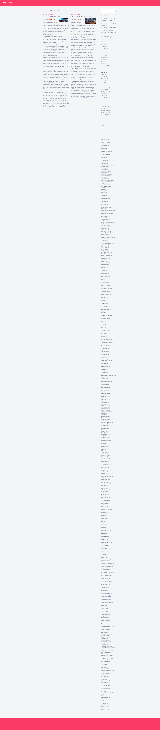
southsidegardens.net (105, 629)
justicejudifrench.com (105, 431)
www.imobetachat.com (106, 548)
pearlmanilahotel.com (105, 193)
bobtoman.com (104, 196)
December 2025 (104, 50)
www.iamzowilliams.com (106, 625)
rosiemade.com (104, 283)
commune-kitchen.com (105, 399)
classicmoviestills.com (105, 362)
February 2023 (104, 106)
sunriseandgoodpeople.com (106, 474)
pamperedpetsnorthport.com (107, 282)
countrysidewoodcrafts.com (107, 174)
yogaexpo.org (104, 338)
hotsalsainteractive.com (106, 150)
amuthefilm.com (104, 401)
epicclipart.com (104, 192)
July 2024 (103, 70)
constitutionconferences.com (107, 516)
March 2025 (103, 61)
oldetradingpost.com (105, 225)
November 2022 (104, 112)
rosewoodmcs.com (105, 617)
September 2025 (104, 57)
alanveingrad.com (104, 459)
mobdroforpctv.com (105, 357)
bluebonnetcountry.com (106, 190)
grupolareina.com (104, 220)
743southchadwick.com (106, 244)
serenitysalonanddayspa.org (106, 151)
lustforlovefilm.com (105, 402)
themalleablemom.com (106, 434)
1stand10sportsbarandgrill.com (107, 291)
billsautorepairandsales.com (107, 655)
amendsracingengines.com (106, 575)
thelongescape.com (105, 450)
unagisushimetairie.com (106, 184)
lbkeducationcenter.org (105, 330)
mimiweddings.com (105, 703)
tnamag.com (103, 527)
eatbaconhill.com (104, 163)
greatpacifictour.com (105, 492)
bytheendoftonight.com (106, 353)
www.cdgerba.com (105, 644)
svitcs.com (103, 519)
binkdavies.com (104, 395)
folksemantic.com (104, 267)
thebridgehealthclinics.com (106, 536)
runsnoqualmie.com (105, 586)
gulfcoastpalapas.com (105, 535)
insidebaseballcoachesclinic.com (107, 665)
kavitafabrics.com (104, 485)
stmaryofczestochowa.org (106, 429)
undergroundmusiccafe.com (106, 707)
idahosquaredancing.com (106, 264)
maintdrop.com (104, 195)
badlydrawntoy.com (105, 551)
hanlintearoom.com (105, 676)
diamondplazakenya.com (106, 652)
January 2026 (103, 48)
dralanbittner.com (104, 274)
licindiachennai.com (105, 145)
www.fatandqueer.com (105, 578)
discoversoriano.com (105, 365)
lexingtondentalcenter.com (106, 309)
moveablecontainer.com (106, 219)
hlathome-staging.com (105, 306)
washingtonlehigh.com (105, 607)
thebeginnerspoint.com (105, 366)
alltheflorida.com (104, 664)
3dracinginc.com (104, 372)
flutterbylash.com (104, 674)
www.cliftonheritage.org (106, 596)
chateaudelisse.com (105, 208)
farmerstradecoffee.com (106, 544)
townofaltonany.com (105, 468)
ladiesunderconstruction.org (107, 226)
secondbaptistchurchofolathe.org (108, 692)
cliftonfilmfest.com (105, 253)
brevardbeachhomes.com (106, 241)
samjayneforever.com (105, 661)
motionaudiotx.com (105, 698)
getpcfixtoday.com (105, 187)
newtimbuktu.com (104, 160)
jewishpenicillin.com (105, 317)
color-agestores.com (105, 345)
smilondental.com (104, 297)
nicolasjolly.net (104, 404)
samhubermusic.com (105, 709)
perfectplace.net (104, 333)
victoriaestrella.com (105, 494)
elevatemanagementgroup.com (107, 680)
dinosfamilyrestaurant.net (106, 231)
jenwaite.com (104, 679)
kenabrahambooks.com (105, 398)
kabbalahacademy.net (105, 296)
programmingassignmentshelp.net (108, 165)
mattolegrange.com (105, 452)
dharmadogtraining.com (106, 697)
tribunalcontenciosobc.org (106, 381)
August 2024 (103, 68)
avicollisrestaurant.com (106, 500)
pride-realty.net (104, 671)
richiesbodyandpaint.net (106, 144)
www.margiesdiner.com (105, 589)
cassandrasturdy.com (105, 359)
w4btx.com (103, 293)
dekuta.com (103, 613)
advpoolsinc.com (104, 506)
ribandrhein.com (104, 326)
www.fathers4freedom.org (106, 565)
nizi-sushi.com (104, 443)
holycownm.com (104, 488)
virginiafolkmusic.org (105, 323)
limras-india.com (104, 141)
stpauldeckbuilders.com (106, 583)
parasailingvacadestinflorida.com (107, 670)
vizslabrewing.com (105, 273)
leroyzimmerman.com (105, 682)
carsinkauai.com (104, 667)
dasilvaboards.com (105, 384)
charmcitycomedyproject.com (107, 422)
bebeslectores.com (105, 228)
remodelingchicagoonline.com (107, 599)
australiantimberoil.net (106, 229)
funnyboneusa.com (105, 480)
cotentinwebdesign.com (106, 223)
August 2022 (103, 119)
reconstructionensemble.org (107, 483)
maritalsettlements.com (106, 464)
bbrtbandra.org (104, 189)
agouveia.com (104, 691)
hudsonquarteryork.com (106, 641)
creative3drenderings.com (106, 542)
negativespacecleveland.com (107, 471)
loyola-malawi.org (105, 348)
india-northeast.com (105, 246)
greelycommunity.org (105, 410)
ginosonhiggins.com (105, 461)
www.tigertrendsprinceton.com (107, 563)
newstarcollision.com (105, 299)
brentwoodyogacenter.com (106, 601)
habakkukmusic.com (105, 554)
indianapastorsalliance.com (106, 509)
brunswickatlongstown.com (106, 438)
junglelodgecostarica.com (106, 453)
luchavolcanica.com (105, 486)
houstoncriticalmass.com (106, 374)
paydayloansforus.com (105, 169)
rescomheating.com (105, 701)
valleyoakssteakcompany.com (107, 510)
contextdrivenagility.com (106, 425)
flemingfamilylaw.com (105, 685)
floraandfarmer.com (105, 238)
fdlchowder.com (104, 590)
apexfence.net (104, 710)
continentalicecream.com (106, 392)
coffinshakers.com (105, 428)
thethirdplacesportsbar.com (106, 634)
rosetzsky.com (6, 2)
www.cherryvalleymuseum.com (107, 222)
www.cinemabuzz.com (105, 614)
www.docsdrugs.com (105, 587)
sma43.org (103, 598)
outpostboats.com (105, 351)
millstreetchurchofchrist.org (107, 668)
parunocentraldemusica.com (107, 646)
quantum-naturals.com (106, 656)
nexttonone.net (104, 556)
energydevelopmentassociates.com (108, 237)
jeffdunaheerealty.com (105, 569)
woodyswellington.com (106, 637)
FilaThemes (89, 724)
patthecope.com (104, 518)
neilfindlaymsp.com (105, 498)
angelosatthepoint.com (106, 507)
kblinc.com (103, 279)
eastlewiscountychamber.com (107, 380)
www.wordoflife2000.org (106, 262)
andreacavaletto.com (105, 341)
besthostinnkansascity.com (106, 704)
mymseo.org (103, 694)
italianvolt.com (104, 270)
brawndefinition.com (105, 390)
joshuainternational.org (106, 559)
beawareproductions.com (106, 423)
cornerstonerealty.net (105, 620)
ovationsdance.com (105, 324)
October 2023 (104, 89)
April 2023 (103, 102)
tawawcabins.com (104, 265)
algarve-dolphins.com (105, 458)
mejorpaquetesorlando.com (106, 289)
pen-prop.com (104, 562)
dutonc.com (103, 449)
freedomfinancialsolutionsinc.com (108, 572)
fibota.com (103, 643)
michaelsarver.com (105, 303)
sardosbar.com (104, 268)
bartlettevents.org (105, 217)
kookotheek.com (104, 204)
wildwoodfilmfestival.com (106, 211)
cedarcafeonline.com (105, 153)
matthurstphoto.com (105, 662)
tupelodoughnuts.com (105, 285)
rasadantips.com (104, 159)
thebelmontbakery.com (106, 171)
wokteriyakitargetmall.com (106, 308)
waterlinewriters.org (105, 538)
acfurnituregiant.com (105, 154)
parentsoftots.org (105, 541)
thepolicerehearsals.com (106, 377)
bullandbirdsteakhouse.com (106, 593)
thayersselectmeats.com (106, 530)
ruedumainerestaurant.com (106, 411)
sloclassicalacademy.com (106, 383)
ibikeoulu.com (104, 426)
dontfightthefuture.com (106, 249)
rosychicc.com (104, 350)
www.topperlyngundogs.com (107, 566)
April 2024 (103, 76)
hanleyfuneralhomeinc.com (106, 288)
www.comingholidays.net (106, 368)
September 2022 (104, 117)
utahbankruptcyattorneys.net (107, 259)
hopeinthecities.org (105, 354)
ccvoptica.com (104, 605)
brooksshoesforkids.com (106, 529)
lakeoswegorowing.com (106, 688)
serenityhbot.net (104, 557)
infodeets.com (104, 148)
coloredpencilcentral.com (106, 252)
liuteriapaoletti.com (105, 473)
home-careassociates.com (106, 339)
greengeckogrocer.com (105, 305)
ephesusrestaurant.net (105, 635)
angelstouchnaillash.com (106, 294)
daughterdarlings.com (105, 147)
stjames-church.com (105, 417)
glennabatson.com (105, 386)
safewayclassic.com (105, 172)
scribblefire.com (104, 336)
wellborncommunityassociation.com (108, 210)
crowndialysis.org (104, 312)
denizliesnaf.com (104, 515)
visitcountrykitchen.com (106, 456)
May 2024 (103, 74)
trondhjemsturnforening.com (107, 650)
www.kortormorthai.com (106, 577)
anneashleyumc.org (105, 580)
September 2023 (104, 91)
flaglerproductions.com (106, 389)
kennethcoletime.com (105, 435)
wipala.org (103, 347)
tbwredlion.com (104, 653)
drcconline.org (104, 501)
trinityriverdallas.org (105, 332)
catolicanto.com (104, 329)
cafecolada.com (104, 363)
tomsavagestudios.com (106, 318)
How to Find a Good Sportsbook (81, 16)
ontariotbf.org (104, 177)
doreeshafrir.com (104, 420)
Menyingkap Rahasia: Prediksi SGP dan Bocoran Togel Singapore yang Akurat (108, 20)
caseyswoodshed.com (105, 512)
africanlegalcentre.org (105, 407)
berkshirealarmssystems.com (107, 271)
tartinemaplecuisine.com (106, 440)
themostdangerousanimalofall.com (108, 375)
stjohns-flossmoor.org (105, 479)
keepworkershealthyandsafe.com (108, 180)
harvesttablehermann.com (106, 234)
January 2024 (103, 82)
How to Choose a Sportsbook (52, 16)
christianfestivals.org (105, 455)
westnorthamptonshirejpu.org (107, 213)
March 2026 (103, 44)
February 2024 (104, 80)
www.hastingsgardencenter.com (107, 626)
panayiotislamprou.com (106, 205)
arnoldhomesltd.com (105, 250)
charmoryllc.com (104, 371)
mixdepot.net (104, 616)
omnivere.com (104, 157)
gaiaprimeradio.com (105, 446)
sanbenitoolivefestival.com (106, 360)
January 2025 (103, 63)
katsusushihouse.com (105, 408)
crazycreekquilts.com (105, 393)
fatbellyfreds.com (105, 638)
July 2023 (103, 95)
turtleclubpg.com (104, 491)
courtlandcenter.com (105, 497)
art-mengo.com (104, 444)
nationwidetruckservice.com (107, 489)
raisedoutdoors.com (105, 256)
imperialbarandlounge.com (106, 255)
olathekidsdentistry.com (106, 286)
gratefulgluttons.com (105, 356)
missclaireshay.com (105, 139)
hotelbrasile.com (104, 214)
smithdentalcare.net (105, 706)
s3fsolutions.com (104, 240)
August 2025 (103, 59)
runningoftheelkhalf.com (106, 568)
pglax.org (103, 470)
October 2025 (104, 55)
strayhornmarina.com (105, 387)
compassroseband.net (105, 522)
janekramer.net (104, 441)
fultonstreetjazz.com (105, 216)
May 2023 (103, 99)
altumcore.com (104, 524)
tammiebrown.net (104, 447)
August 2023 (103, 93)
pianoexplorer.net (104, 628)
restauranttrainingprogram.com (107, 314)
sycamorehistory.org (105, 619)
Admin (52, 14)
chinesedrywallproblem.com (107, 476)
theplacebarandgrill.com (106, 503)
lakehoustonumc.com (105, 553)
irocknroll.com (104, 261)
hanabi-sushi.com (104, 610)
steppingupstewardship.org (106, 604)
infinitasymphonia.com (105, 405)
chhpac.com (103, 695)
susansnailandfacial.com (106, 560)
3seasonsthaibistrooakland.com (107, 335)
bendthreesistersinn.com (106, 477)
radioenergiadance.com (105, 202)
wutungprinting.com (105, 462)
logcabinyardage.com (105, 545)
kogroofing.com (104, 199)
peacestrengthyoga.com (106, 571)
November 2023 (104, 87)
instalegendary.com (105, 178)
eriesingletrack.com (105, 280)
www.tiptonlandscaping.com (107, 602)
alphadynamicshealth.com (106, 673)
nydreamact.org (104, 183)
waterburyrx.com (104, 504)
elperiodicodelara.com (105, 142)
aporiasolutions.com (105, 532)
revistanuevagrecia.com (106, 416)
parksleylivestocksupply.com (107, 342)
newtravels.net (104, 168)
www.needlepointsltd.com (106, 592)
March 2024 (103, 78)
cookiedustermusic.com (106, 482)
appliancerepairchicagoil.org (106, 175)
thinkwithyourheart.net (106, 258)
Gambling (103, 125)
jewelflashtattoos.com (106, 186)
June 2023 (103, 97)
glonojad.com (104, 414)
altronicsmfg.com (104, 162)
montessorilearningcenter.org (107, 658)
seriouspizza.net (104, 521)
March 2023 (103, 104)
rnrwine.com (103, 686)
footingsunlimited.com (105, 584)
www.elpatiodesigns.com (106, 640)
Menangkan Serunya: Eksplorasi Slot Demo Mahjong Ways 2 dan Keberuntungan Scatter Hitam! (108, 29)
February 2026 (104, 46)
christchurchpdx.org (105, 396)
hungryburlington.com (105, 437)
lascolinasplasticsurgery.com (107, 595)
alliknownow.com (104, 378)
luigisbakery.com (104, 608)
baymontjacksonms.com (106, 467)
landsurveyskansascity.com (106, 581)
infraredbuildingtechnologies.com (108, 232)
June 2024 (103, 72)
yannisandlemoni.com (105, 276)
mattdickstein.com (105, 550)
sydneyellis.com (104, 311)
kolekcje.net (103, 327)
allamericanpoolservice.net (106, 315)
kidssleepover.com (105, 166)
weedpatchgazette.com (106, 277)
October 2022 (104, 114)
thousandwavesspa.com (106, 495)
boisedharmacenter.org (105, 344)
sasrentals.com (104, 300)
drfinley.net (103, 683)
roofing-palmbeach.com (106, 247)
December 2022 (104, 110)
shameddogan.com (105, 539)
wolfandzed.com (104, 611)
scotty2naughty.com (105, 419)
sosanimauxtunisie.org (105, 198)
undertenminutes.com (105, 156)
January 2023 (103, 108)
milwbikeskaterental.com (106, 465)
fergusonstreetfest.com (106, 659)
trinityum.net (103, 631)
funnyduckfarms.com (105, 677)
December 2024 (104, 65)
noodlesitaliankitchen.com (106, 181)
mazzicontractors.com (105, 632)
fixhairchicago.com (105, 513)
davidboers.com (104, 547)
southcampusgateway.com (106, 207)
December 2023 (104, 85)
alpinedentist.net (104, 201)
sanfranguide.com (104, 369)
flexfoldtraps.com (104, 574)
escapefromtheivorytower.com (107, 243)
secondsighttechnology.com (107, 302)
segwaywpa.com (104, 533)
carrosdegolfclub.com (105, 235)
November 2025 (104, 53)
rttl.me (102, 700)
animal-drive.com (104, 526)
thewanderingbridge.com (106, 432)
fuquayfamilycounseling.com (107, 689)
